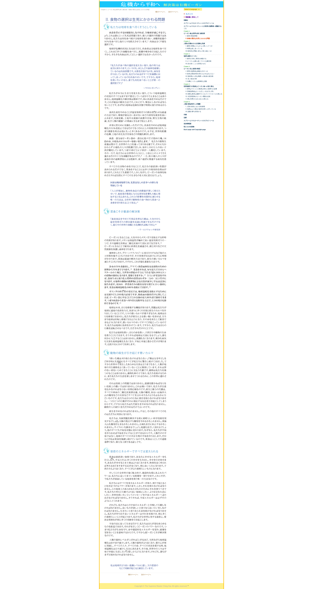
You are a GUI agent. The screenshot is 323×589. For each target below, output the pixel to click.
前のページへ (160, 12)
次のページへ (173, 12)
